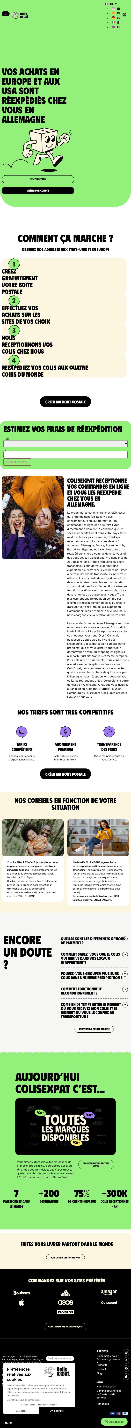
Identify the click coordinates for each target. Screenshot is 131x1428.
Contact (101, 1368)
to (4, 449)
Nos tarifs (102, 1364)
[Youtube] (126, 1368)
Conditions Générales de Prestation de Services (109, 1394)
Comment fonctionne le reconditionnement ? (81, 990)
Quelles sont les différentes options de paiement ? (93, 940)
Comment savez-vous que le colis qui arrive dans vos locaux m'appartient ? (90, 958)
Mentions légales (106, 1386)
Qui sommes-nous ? (108, 1355)
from (6, 438)
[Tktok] (126, 1376)
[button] (6, 13)
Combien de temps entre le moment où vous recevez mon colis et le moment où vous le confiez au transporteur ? (91, 1010)
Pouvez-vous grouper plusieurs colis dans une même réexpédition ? (91, 975)
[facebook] (126, 1360)
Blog (99, 1373)
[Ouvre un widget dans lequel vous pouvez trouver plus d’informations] (114, 1422)
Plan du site (103, 1403)
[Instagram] (126, 1352)
